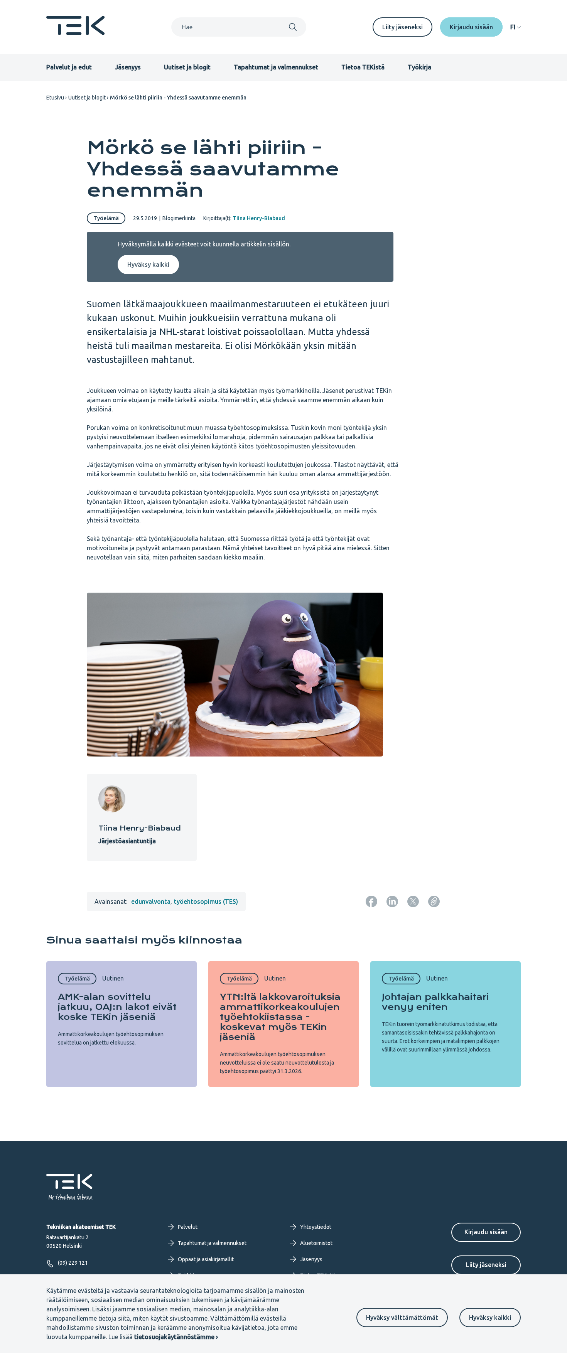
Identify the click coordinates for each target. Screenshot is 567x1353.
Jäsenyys (128, 67)
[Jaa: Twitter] (413, 901)
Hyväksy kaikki (490, 1317)
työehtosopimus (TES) (206, 901)
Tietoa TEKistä (363, 67)
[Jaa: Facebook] (371, 901)
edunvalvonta (150, 901)
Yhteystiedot (315, 1227)
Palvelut (187, 1227)
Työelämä (106, 218)
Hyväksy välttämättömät (402, 1317)
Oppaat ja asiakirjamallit (206, 1259)
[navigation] (515, 27)
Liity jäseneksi (402, 27)
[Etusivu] (75, 32)
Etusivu (55, 97)
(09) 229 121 (73, 1263)
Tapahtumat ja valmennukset (276, 67)
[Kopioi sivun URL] (434, 901)
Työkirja (419, 67)
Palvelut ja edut (69, 67)
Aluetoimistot (316, 1243)
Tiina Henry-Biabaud (259, 218)
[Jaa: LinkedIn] (392, 901)
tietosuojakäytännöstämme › (176, 1336)
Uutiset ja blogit (187, 67)
